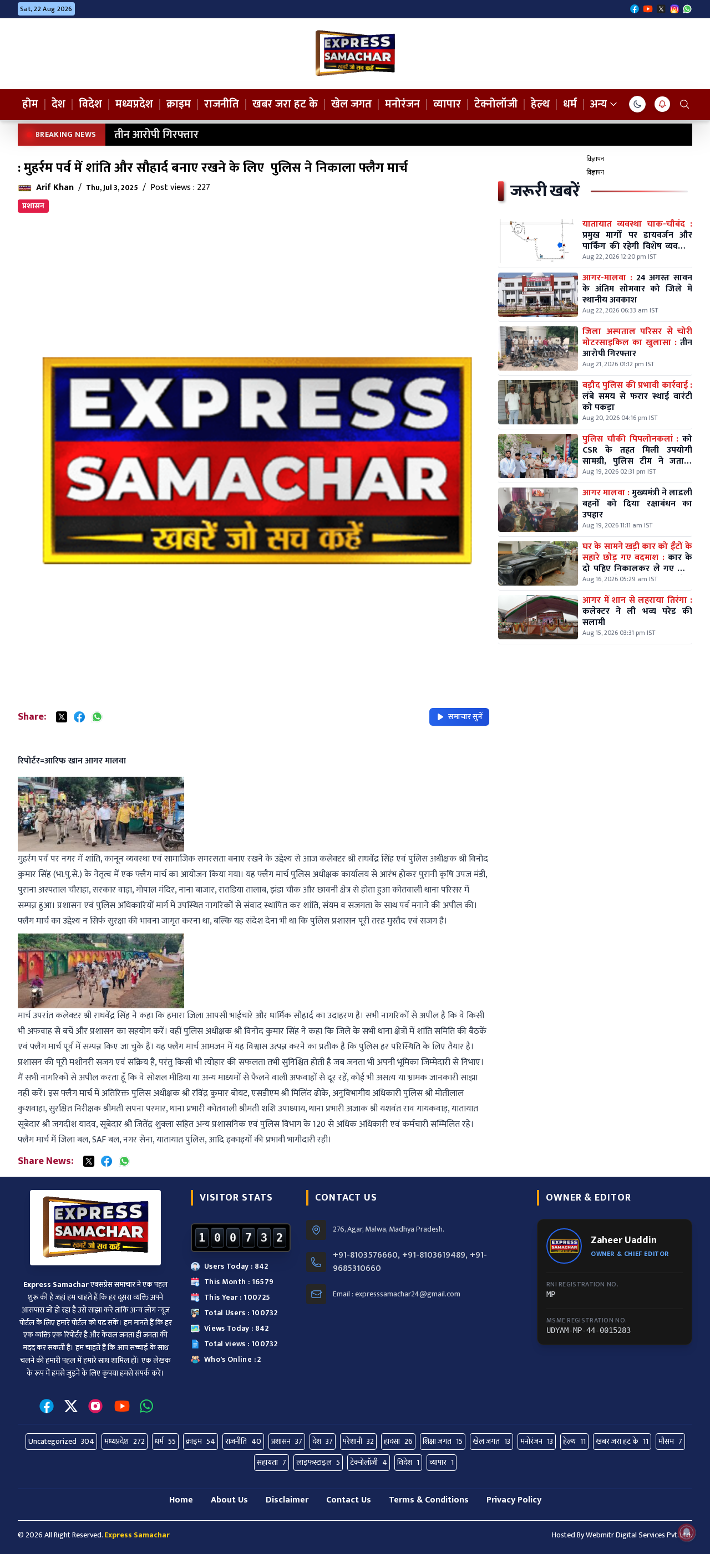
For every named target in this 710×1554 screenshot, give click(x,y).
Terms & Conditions (429, 1500)
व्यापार (447, 104)
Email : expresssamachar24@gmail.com (396, 1294)
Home (181, 1500)
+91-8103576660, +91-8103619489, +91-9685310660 (410, 1262)
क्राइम (178, 104)
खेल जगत (351, 104)
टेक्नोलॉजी (496, 104)
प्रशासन (33, 205)
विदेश (90, 104)
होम (30, 104)
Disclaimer (287, 1500)
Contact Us (348, 1500)
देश (58, 104)
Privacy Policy (513, 1500)
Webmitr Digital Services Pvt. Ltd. (639, 1535)
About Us (229, 1500)
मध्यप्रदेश (134, 104)
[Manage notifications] (687, 1532)
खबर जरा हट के (285, 104)
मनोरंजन (402, 104)
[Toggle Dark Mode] (637, 104)
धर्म (570, 104)
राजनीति (221, 104)
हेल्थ (540, 104)
